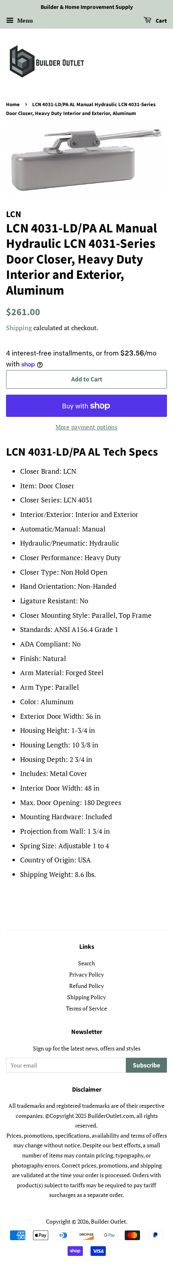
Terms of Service (86, 1008)
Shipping (19, 327)
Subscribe (146, 1065)
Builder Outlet (108, 1221)
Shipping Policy (86, 997)
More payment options (86, 427)
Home (13, 104)
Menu (24, 20)
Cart (160, 21)
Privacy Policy (86, 974)
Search (86, 963)
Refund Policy (86, 986)
